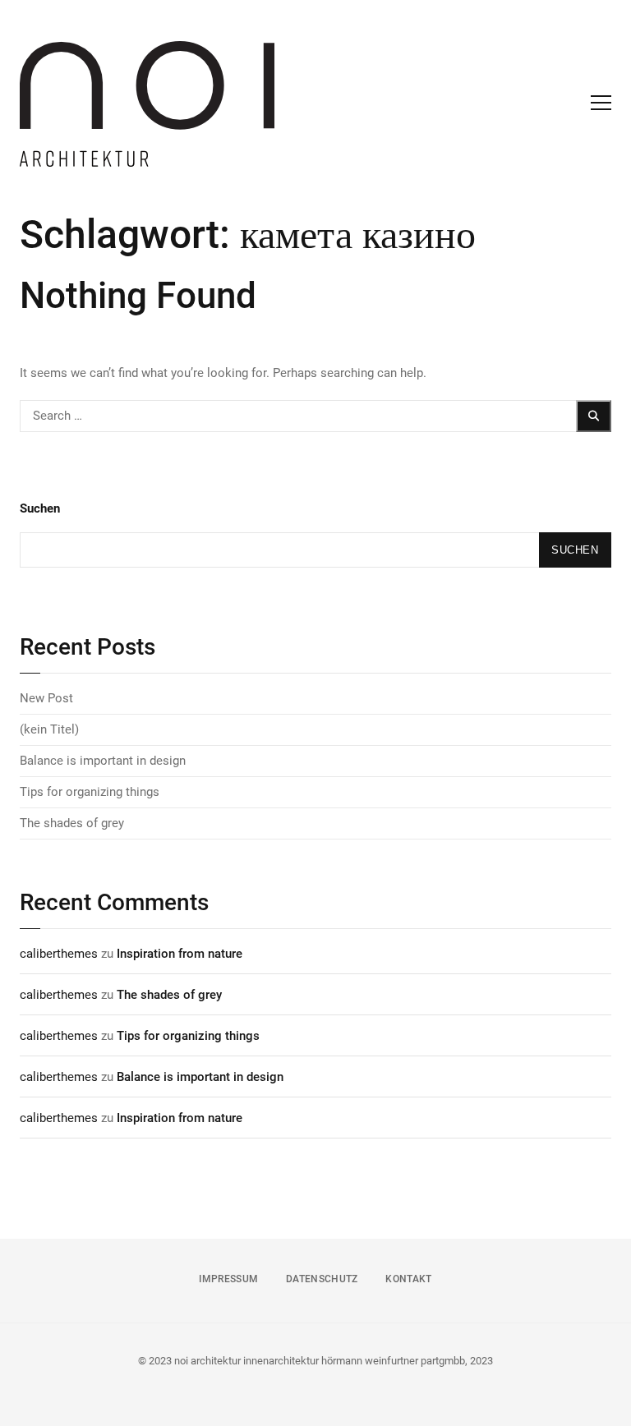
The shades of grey (72, 823)
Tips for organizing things (89, 791)
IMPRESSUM (228, 1279)
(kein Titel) (49, 729)
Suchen (40, 508)
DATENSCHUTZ (321, 1279)
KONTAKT (408, 1279)
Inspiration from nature (179, 953)
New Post (46, 698)
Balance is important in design (103, 760)
